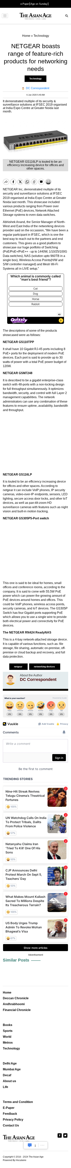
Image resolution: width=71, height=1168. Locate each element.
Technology (35, 78)
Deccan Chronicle (16, 998)
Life (5, 1087)
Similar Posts (16, 960)
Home (7, 992)
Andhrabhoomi (14, 1004)
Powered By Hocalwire (14, 1160)
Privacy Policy (13, 1119)
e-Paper (24, 3)
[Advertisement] (35, 442)
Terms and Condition (18, 1102)
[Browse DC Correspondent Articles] (10, 679)
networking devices (44, 666)
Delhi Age (10, 1063)
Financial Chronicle (17, 1010)
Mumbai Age (12, 1069)
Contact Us (11, 1125)
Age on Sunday (38, 3)
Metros (8, 1042)
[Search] (67, 16)
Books (7, 1025)
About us (9, 1081)
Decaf (7, 1075)
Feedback (10, 1113)
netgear (18, 666)
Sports (7, 1030)
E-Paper (8, 1107)
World (7, 1036)
